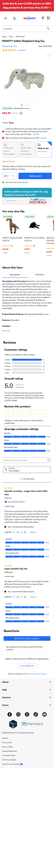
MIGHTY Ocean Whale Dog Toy (34, 239)
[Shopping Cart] (48, 18)
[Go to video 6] (32, 105)
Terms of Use (7, 742)
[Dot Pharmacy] (32, 724)
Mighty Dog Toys (9, 46)
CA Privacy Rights (9, 760)
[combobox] (27, 28)
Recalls (5, 738)
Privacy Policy (7, 747)
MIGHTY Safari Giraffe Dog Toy (12, 239)
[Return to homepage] (30, 18)
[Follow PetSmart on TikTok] (36, 714)
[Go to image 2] (23, 105)
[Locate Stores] (42, 18)
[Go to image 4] (28, 105)
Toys (11, 36)
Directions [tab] (39, 274)
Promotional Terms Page (36, 674)
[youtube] (44, 714)
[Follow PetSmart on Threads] (27, 714)
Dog (4, 36)
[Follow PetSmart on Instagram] (18, 714)
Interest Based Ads (9, 751)
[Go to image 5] (30, 105)
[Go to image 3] (26, 105)
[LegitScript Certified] (13, 724)
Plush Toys (20, 36)
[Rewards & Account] (14, 18)
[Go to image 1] (21, 105)
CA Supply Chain (8, 755)
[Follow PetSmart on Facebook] (9, 714)
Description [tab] (15, 274)
